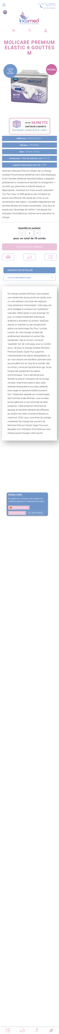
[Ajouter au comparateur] (29, 257)
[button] (51, 257)
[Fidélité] (51, 1030)
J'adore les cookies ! (20, 507)
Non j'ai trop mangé (17, 513)
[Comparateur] (22, 1030)
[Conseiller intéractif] (37, 1030)
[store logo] (29, 18)
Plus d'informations (35, 513)
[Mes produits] (7, 1030)
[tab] (29, 270)
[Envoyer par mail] (8, 257)
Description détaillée (20, 270)
